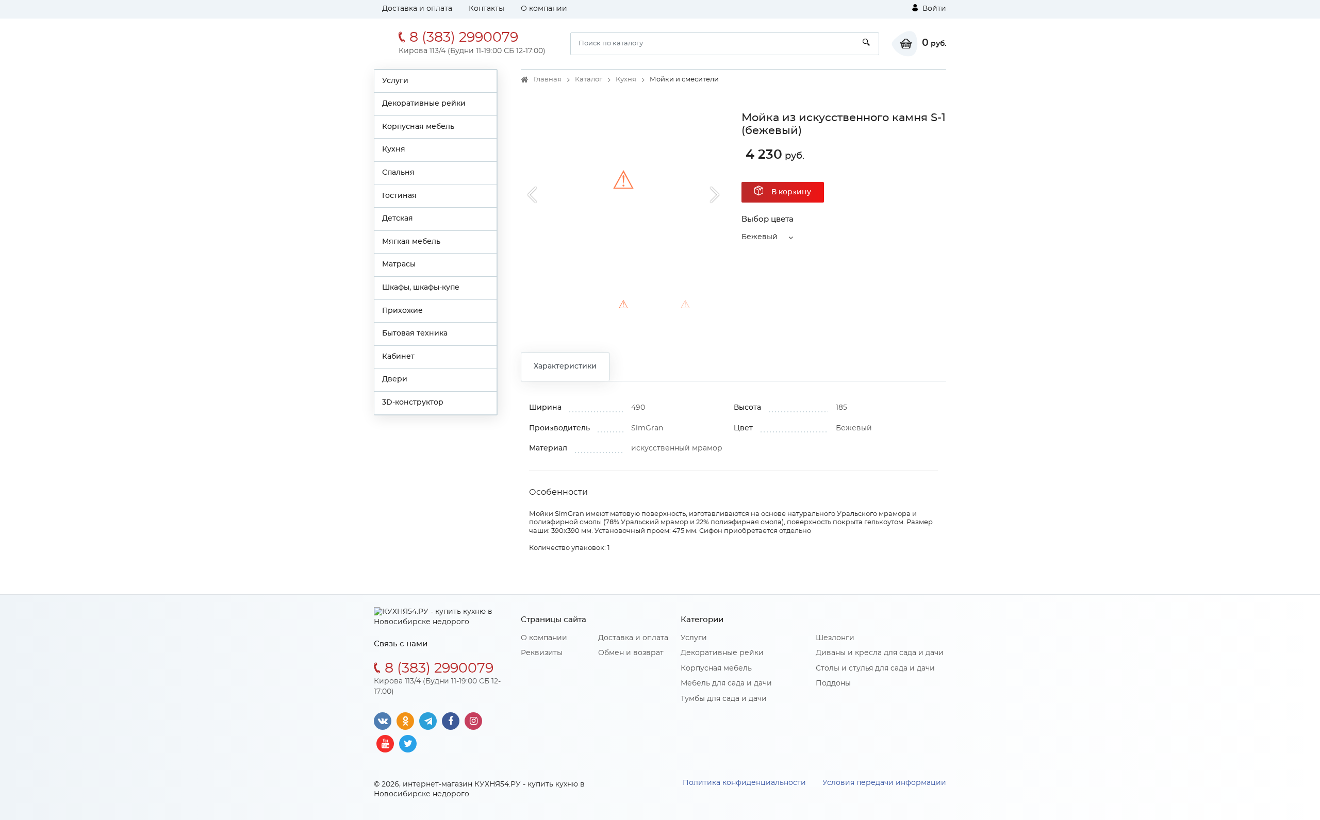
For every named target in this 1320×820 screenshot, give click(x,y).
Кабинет (398, 356)
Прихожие (402, 310)
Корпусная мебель (418, 126)
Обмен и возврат (631, 653)
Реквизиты (542, 653)
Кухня (393, 149)
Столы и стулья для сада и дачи (875, 668)
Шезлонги (835, 638)
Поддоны (833, 683)
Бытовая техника (415, 333)
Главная (548, 79)
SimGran (647, 428)
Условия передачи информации (884, 782)
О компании (544, 8)
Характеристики (565, 366)
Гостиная (399, 195)
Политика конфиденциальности (744, 782)
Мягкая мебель (411, 241)
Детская (397, 218)
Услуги (395, 81)
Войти (933, 8)
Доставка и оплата (417, 8)
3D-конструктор (412, 402)
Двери (394, 379)
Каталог (588, 79)
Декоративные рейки (424, 103)
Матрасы (399, 264)
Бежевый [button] (759, 237)
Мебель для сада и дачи (726, 683)
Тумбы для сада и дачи (724, 698)
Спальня (398, 172)
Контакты (486, 8)
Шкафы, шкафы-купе (420, 287)
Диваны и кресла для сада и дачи (880, 653)
